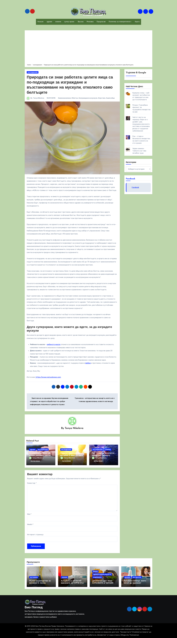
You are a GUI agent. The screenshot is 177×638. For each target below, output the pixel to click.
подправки (97, 577)
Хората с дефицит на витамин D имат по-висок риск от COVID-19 (72, 455)
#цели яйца (110, 98)
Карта (137, 22)
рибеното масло (53, 344)
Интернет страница (35, 535)
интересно (137, 577)
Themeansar (134, 635)
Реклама (90, 22)
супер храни (69, 22)
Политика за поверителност (120, 22)
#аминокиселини (64, 98)
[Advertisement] (88, 46)
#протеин (101, 98)
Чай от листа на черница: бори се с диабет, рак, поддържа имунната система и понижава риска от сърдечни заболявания (141, 124)
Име (29, 514)
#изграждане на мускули (88, 98)
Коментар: (32, 483)
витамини (34, 577)
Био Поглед (34, 607)
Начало (40, 22)
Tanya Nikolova (38, 98)
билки (95, 571)
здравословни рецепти (102, 574)
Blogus (124, 635)
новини (58, 22)
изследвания (33, 72)
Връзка (80, 22)
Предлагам (101, 22)
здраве (49, 22)
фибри (88, 363)
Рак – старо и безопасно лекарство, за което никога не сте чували (103, 455)
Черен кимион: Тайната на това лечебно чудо (139, 151)
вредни (127, 577)
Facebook (130, 179)
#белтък (74, 98)
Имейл (30, 524)
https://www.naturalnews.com (48, 377)
